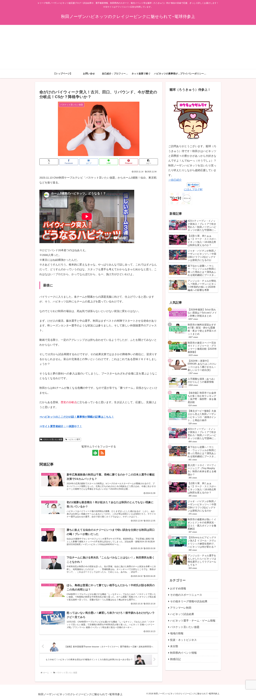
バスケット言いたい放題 (52, 439)
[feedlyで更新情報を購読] (95, 453)
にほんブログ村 (193, 189)
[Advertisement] (128, 47)
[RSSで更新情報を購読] (102, 453)
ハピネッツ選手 (74, 439)
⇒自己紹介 (175, 179)
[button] (148, 161)
